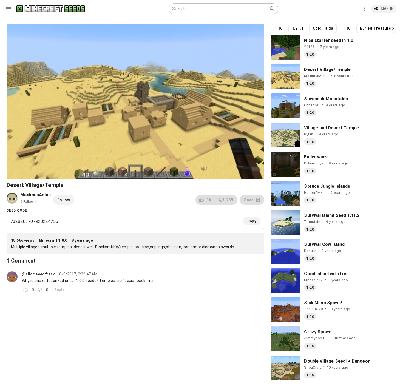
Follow (63, 200)
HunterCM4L (314, 192)
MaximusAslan (316, 76)
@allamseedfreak (38, 274)
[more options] (364, 8)
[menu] (8, 8)
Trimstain (312, 222)
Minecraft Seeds (50, 9)
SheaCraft (312, 367)
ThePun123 (313, 309)
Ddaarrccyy (313, 163)
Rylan (308, 134)
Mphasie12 (313, 280)
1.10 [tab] (346, 28)
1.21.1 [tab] (297, 28)
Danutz (310, 251)
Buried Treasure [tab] (375, 28)
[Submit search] (272, 8)
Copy (251, 221)
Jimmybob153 (316, 338)
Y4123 (309, 47)
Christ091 (312, 105)
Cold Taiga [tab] (323, 28)
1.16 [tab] (278, 28)
